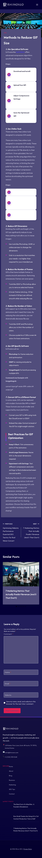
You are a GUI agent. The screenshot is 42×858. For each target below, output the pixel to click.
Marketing (12, 785)
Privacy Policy (28, 849)
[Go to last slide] (7, 583)
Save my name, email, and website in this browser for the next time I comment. (21, 703)
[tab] (16, 606)
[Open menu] (37, 4)
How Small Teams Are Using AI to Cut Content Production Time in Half (26, 817)
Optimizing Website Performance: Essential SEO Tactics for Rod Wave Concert (11, 532)
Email (7, 683)
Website (8, 695)
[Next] (35, 583)
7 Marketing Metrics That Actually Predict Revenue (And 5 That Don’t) (31, 531)
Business (12, 780)
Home (11, 766)
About (11, 771)
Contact (12, 794)
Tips (5, 33)
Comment (8, 634)
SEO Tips (12, 789)
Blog (10, 775)
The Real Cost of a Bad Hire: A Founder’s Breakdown (23, 805)
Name (8, 672)
